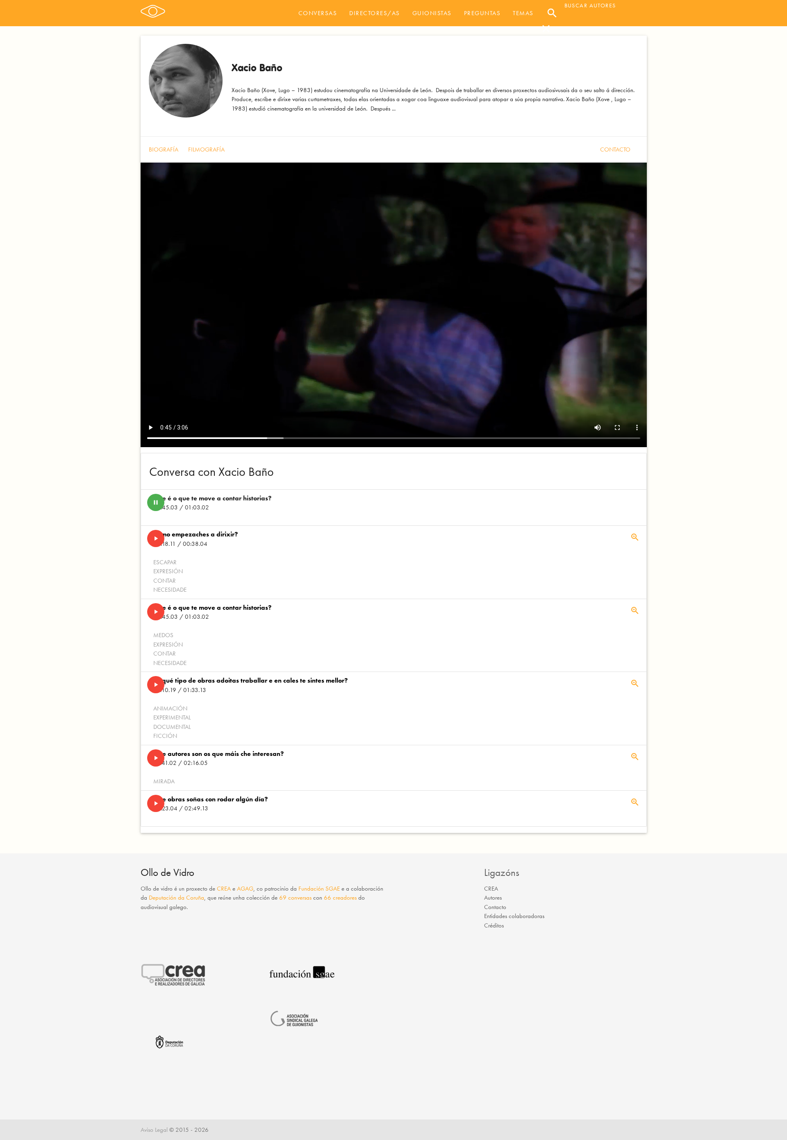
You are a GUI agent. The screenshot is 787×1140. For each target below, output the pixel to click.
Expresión (168, 571)
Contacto (615, 149)
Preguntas (482, 13)
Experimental (172, 717)
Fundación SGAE (319, 888)
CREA (224, 888)
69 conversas (295, 897)
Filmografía (206, 149)
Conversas (317, 13)
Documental (172, 727)
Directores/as (374, 13)
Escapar (165, 562)
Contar (164, 581)
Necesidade (170, 590)
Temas (523, 13)
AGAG (245, 888)
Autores (493, 897)
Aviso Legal (154, 1130)
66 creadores (340, 897)
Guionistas (432, 13)
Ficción (165, 736)
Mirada (164, 781)
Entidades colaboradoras (514, 916)
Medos (163, 635)
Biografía (163, 149)
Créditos (494, 925)
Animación (170, 708)
